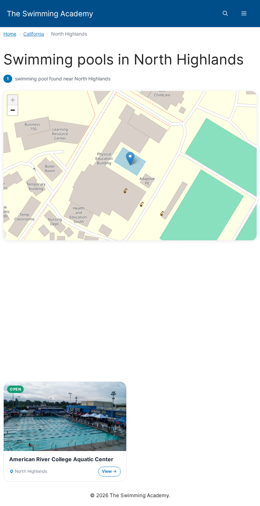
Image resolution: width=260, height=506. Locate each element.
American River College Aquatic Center (61, 459)
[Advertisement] (130, 324)
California (33, 34)
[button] (225, 13)
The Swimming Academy (50, 13)
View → (109, 471)
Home (9, 34)
